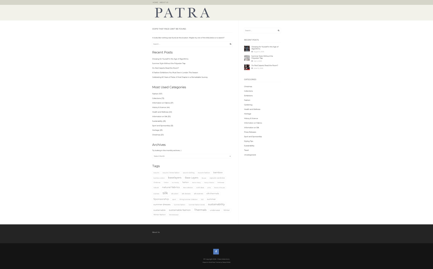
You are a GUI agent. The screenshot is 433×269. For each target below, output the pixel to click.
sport (174, 199)
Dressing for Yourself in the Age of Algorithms (170, 59)
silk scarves (198, 194)
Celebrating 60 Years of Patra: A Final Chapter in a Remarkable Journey (180, 77)
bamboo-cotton (159, 178)
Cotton (166, 182)
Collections (156, 98)
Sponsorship (161, 199)
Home (155, 2)
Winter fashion (159, 215)
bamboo (218, 172)
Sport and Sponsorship (161, 126)
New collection (188, 187)
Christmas (156, 135)
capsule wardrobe (217, 178)
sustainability (216, 204)
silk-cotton (174, 194)
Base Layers (191, 177)
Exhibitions (248, 96)
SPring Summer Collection (188, 199)
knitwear (221, 182)
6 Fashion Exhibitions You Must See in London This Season (175, 73)
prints (209, 187)
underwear (215, 210)
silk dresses (186, 194)
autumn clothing (188, 173)
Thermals (200, 210)
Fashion (155, 94)
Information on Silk (159, 117)
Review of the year (219, 187)
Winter (226, 210)
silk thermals (212, 193)
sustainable (159, 210)
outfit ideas (200, 187)
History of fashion (209, 182)
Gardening (248, 105)
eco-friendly (175, 182)
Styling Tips (248, 141)
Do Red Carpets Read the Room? (165, 68)
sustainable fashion (180, 210)
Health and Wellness (160, 112)
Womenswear (174, 215)
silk (165, 193)
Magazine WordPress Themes (211, 262)
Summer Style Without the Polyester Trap (168, 63)
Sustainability (157, 121)
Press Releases (250, 132)
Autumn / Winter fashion (171, 173)
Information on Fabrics (161, 103)
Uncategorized (250, 155)
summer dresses (161, 204)
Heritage (155, 130)
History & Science (159, 107)
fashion (185, 182)
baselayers (174, 177)
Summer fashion (179, 205)
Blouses (204, 178)
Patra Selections (216, 12)
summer (211, 199)
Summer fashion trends (197, 205)
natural (156, 187)
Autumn (156, 173)
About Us (164, 2)
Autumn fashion (204, 173)
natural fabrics (171, 187)
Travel (246, 150)
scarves (156, 194)
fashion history (196, 182)
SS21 (202, 199)
